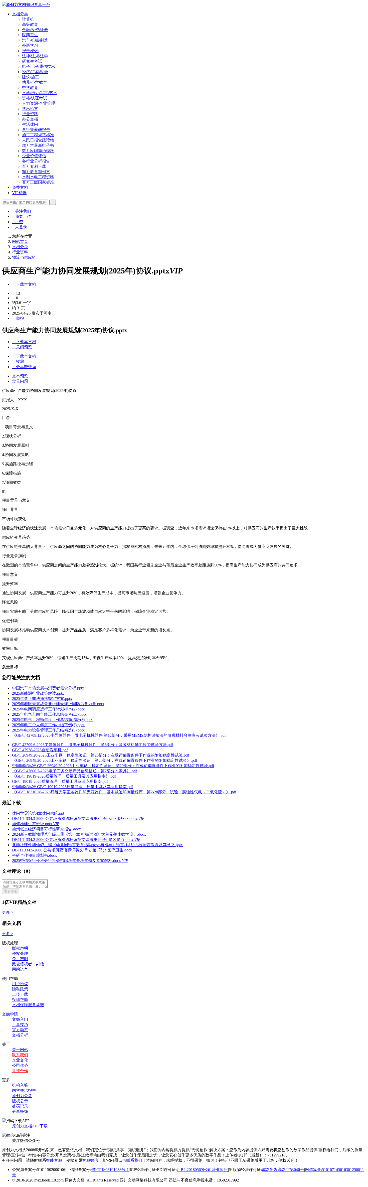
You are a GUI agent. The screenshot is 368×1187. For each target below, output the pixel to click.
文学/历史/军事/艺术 (39, 93)
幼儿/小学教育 (34, 82)
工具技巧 (20, 1024)
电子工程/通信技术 (38, 66)
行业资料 (30, 114)
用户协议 (20, 984)
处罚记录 (20, 1106)
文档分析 (20, 1035)
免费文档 (20, 187)
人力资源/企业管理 (38, 103)
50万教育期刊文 (36, 172)
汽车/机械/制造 (35, 40)
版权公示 (20, 1101)
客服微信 (90, 1160)
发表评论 (10, 891)
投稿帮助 (20, 999)
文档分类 (20, 14)
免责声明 (20, 959)
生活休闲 (30, 124)
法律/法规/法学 (35, 56)
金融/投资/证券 (35, 30)
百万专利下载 (34, 166)
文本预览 (22, 376)
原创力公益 (22, 1096)
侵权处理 (20, 953)
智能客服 (54, 1160)
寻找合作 (20, 1071)
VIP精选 (19, 193)
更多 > (7, 912)
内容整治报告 (24, 1090)
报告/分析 (30, 51)
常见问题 (20, 381)
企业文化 (20, 1060)
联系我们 (20, 1055)
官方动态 (20, 1030)
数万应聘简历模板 (38, 151)
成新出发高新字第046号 (283, 1169)
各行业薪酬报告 (36, 129)
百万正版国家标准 (38, 182)
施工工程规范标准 (38, 135)
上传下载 (20, 994)
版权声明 (20, 948)
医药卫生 (30, 35)
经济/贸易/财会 (35, 72)
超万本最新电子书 (38, 145)
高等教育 (30, 24)
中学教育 (30, 87)
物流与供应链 (24, 257)
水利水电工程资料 (38, 177)
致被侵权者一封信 (28, 964)
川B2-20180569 (190, 1169)
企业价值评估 (34, 156)
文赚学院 (10, 1014)
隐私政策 (20, 989)
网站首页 (20, 241)
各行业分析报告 (36, 161)
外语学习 (30, 45)
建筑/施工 (30, 77)
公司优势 (20, 1065)
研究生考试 (32, 61)
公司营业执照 (216, 1169)
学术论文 (30, 108)
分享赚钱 (20, 1111)
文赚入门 (20, 1019)
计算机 (28, 19)
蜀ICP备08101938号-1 (110, 1169)
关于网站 (20, 1050)
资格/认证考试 (34, 98)
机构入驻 (20, 1085)
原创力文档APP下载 (30, 1126)
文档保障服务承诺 (28, 1005)
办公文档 (30, 119)
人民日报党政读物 (38, 140)
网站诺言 (20, 969)
